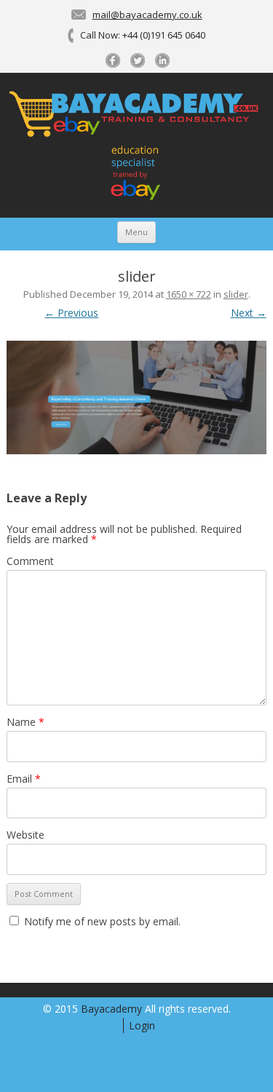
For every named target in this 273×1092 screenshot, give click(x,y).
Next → (248, 313)
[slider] (136, 397)
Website (25, 835)
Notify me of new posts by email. (102, 921)
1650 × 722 (188, 294)
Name (25, 722)
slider (235, 294)
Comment (30, 561)
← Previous (71, 313)
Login (142, 1025)
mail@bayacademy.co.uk (147, 14)
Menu (136, 231)
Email (24, 779)
